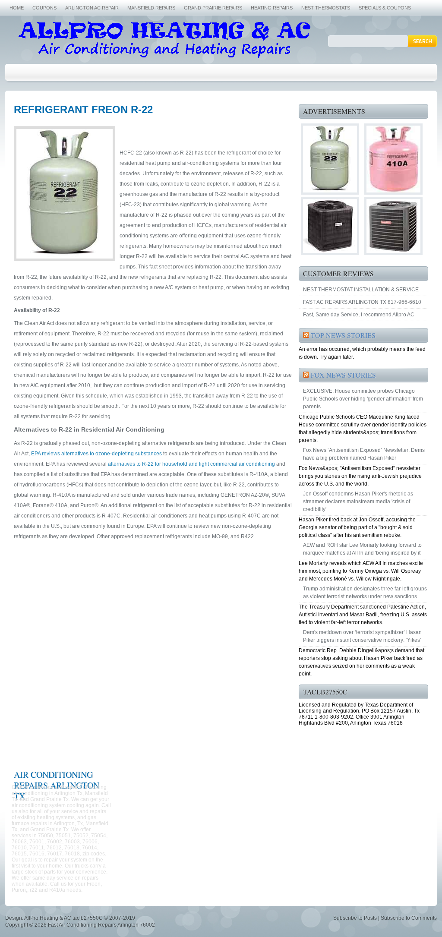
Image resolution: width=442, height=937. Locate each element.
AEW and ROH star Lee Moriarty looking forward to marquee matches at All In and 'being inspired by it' (362, 549)
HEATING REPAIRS (272, 7)
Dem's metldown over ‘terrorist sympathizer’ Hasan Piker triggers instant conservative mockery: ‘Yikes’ (362, 636)
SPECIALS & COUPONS (385, 7)
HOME (16, 7)
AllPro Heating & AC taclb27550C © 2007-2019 (79, 918)
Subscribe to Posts (355, 918)
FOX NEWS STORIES (343, 374)
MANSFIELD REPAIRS (151, 7)
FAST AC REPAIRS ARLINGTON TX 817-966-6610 (362, 302)
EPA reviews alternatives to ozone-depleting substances (96, 454)
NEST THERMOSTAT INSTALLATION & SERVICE (361, 290)
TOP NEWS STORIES (343, 335)
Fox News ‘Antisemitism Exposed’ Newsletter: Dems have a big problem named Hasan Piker (364, 454)
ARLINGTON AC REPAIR (92, 7)
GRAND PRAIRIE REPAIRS (213, 7)
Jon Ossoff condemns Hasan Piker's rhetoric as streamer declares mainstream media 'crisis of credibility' (358, 501)
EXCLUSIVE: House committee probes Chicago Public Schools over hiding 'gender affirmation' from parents (363, 399)
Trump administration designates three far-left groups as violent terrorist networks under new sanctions (365, 592)
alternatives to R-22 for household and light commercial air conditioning (191, 464)
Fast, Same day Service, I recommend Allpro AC (358, 315)
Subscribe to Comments (409, 918)
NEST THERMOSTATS (325, 7)
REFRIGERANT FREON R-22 (83, 109)
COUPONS (44, 7)
